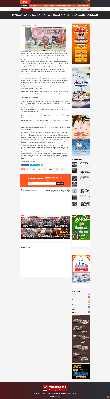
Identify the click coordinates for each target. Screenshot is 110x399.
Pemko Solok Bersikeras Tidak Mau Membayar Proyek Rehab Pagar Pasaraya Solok (85, 197)
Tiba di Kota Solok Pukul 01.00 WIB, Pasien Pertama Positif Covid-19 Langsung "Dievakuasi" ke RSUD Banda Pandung (85, 171)
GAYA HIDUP (33, 169)
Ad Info (49, 393)
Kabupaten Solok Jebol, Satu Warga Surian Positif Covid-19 (85, 184)
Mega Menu (83, 9)
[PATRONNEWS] (55, 391)
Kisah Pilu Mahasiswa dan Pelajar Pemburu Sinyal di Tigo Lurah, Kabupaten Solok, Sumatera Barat (84, 178)
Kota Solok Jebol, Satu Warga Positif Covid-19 (84, 163)
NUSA (39, 169)
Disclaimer (69, 393)
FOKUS (27, 169)
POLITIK (62, 169)
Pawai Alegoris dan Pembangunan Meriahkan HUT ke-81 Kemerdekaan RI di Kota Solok (48, 5)
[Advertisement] (45, 203)
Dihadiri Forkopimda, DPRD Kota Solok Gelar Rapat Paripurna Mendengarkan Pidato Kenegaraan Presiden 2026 (45, 237)
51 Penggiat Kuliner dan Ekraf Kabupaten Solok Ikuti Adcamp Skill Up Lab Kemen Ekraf (29, 225)
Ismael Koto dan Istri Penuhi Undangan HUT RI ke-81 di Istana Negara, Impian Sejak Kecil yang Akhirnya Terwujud (85, 5)
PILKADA (57, 169)
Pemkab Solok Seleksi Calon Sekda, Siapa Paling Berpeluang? (61, 237)
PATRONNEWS (58, 396)
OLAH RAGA (44, 169)
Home (41, 9)
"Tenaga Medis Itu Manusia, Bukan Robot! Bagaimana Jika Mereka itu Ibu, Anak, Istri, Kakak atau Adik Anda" (85, 204)
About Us (40, 393)
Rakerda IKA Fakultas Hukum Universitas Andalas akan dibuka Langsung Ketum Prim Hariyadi (28, 237)
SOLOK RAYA (24, 171)
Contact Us (45, 393)
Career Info (74, 393)
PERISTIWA (50, 169)
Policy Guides (63, 393)
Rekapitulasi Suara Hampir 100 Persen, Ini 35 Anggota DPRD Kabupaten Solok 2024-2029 (84, 191)
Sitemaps (35, 393)
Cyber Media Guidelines (55, 393)
